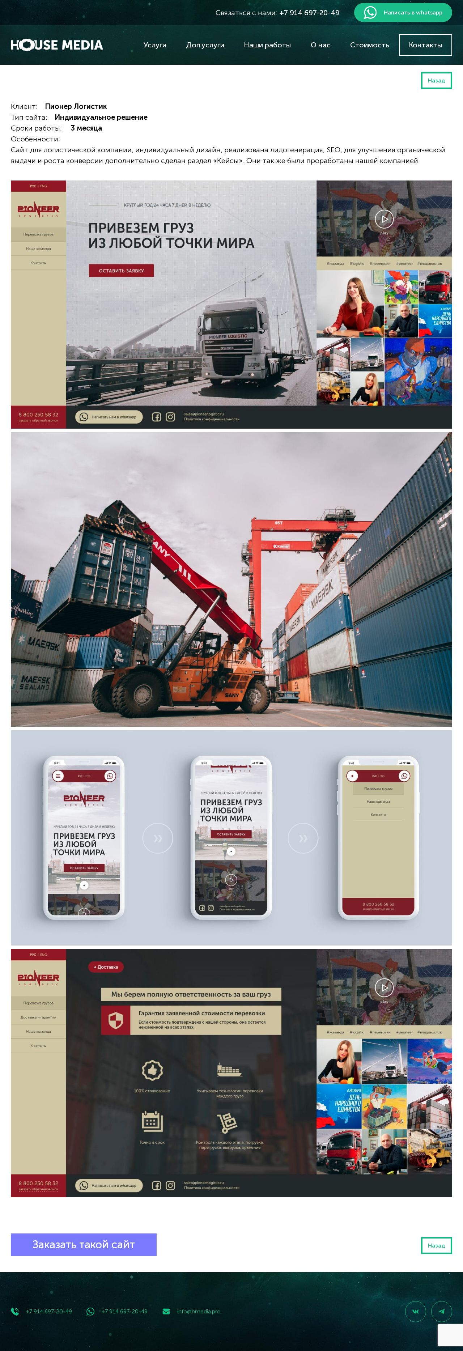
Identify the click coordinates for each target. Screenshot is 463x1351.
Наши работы (267, 45)
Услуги (155, 45)
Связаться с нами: (278, 12)
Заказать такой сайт (84, 1244)
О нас (321, 45)
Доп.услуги (205, 45)
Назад (436, 80)
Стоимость (369, 45)
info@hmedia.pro (199, 1311)
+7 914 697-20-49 (49, 1311)
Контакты (425, 45)
